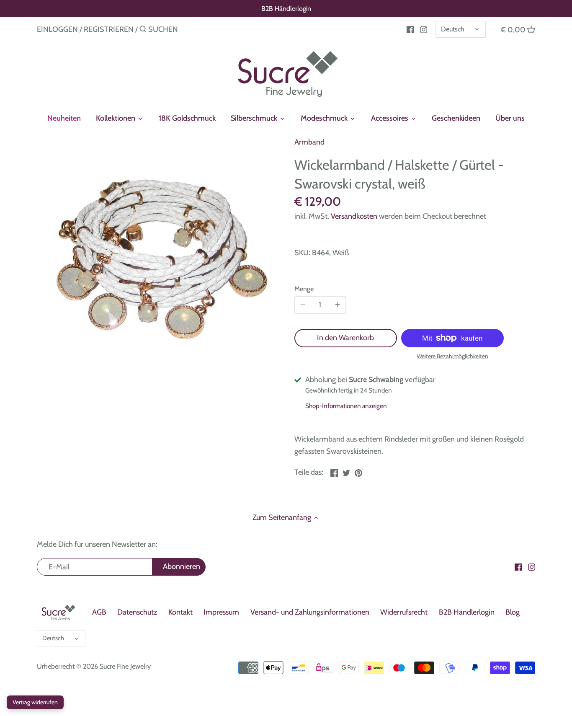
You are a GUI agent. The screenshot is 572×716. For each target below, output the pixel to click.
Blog (512, 612)
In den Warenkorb (345, 337)
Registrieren (109, 29)
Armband (309, 142)
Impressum (221, 612)
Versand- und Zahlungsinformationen (309, 612)
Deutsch (452, 29)
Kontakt (180, 612)
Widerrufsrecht (404, 612)
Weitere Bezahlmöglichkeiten (452, 356)
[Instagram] (423, 29)
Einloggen (57, 29)
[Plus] (337, 305)
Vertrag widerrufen (35, 702)
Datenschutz (137, 612)
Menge (304, 289)
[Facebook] (410, 29)
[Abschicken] (143, 30)
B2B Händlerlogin (286, 8)
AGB (99, 612)
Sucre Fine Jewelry (125, 666)
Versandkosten (354, 216)
